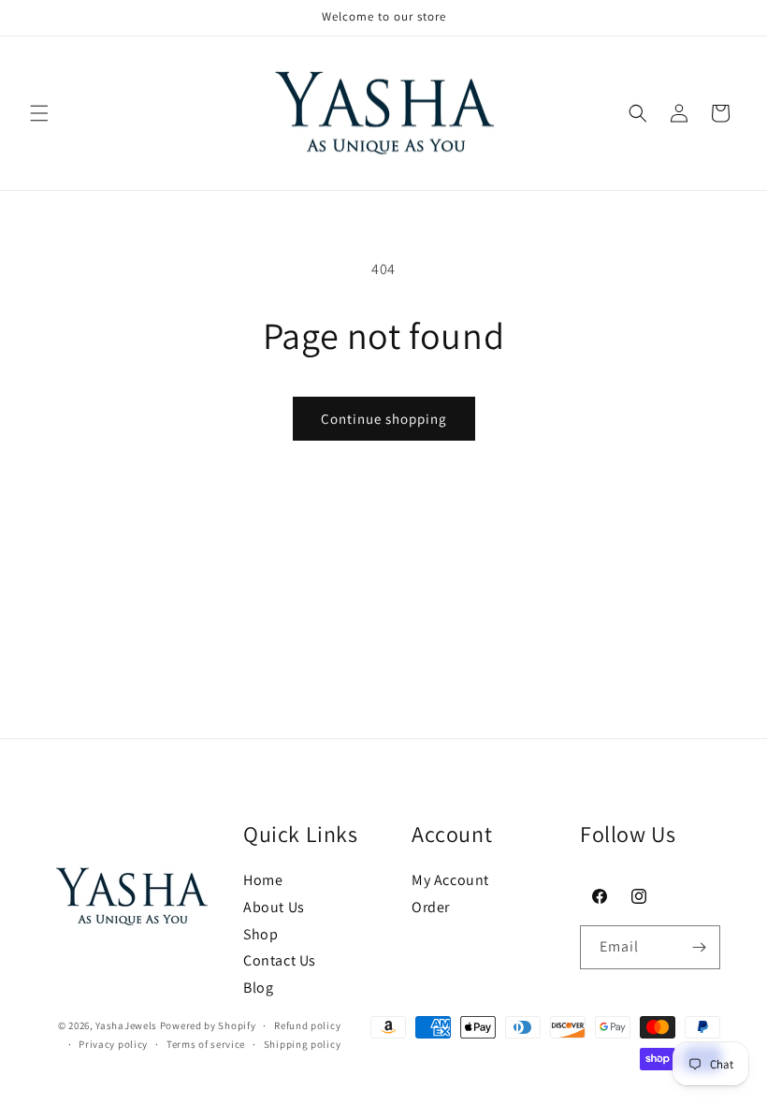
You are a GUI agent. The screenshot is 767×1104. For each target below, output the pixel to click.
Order (431, 907)
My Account (450, 880)
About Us (274, 907)
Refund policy (307, 1025)
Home (262, 880)
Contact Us (279, 960)
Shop (260, 934)
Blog (258, 987)
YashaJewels (126, 1025)
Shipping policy (302, 1044)
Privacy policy (113, 1044)
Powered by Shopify (208, 1025)
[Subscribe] (698, 947)
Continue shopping (384, 419)
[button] (39, 113)
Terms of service (205, 1044)
